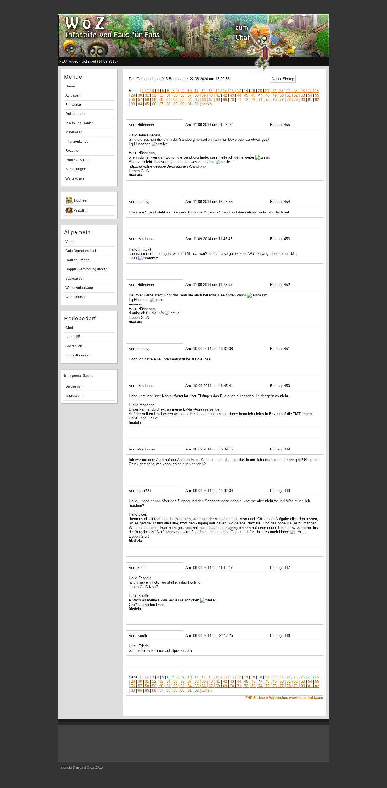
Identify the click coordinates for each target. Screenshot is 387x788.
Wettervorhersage (79, 288)
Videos (70, 242)
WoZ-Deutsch (75, 297)
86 (154, 104)
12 (203, 91)
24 (288, 91)
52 (296, 95)
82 (316, 99)
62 (175, 99)
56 (133, 99)
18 (246, 91)
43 (232, 95)
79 (296, 99)
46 (253, 95)
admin (207, 104)
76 (274, 99)
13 (210, 91)
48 (267, 95)
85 (147, 104)
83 (133, 104)
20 (260, 91)
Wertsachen (74, 178)
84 (140, 104)
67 (211, 99)
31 (147, 95)
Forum (70, 337)
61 (168, 99)
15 (225, 91)
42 (225, 95)
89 (175, 104)
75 (267, 99)
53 (303, 95)
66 (204, 99)
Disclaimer (73, 386)
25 (295, 91)
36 (182, 95)
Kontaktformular (77, 355)
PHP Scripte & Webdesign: (284, 698)
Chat (69, 328)
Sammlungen (75, 169)
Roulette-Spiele (77, 160)
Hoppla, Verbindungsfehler (86, 269)
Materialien (74, 132)
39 (204, 95)
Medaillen (81, 211)
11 (196, 91)
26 (302, 91)
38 (197, 95)
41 (218, 95)
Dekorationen (75, 114)
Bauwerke (73, 105)
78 (289, 99)
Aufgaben (72, 95)
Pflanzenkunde (77, 142)
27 (310, 91)
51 (289, 95)
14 (217, 91)
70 (232, 99)
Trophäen (80, 201)
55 (316, 95)
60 (161, 99)
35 (175, 95)
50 (281, 95)
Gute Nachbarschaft (80, 251)
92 (197, 104)
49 (274, 95)
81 (310, 99)
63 (182, 99)
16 (232, 91)
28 (316, 91)
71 (239, 99)
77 (281, 99)
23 (281, 91)
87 (161, 104)
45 (246, 95)
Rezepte (71, 151)
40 (211, 95)
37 (189, 95)
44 (239, 95)
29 (133, 95)
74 (260, 99)
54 (310, 95)
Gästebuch (73, 346)
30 (140, 95)
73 (253, 99)
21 (267, 91)
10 (189, 91)
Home (70, 86)
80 (303, 99)
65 (197, 99)
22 (274, 91)
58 (147, 99)
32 (154, 95)
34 (168, 95)
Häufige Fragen (77, 260)
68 (218, 99)
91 (189, 104)
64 (189, 99)
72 (246, 99)
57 (140, 99)
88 (168, 104)
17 (239, 91)
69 (225, 99)
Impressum (73, 396)
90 (182, 104)
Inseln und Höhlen (79, 123)
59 (154, 99)
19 (253, 91)
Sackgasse (73, 279)
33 (161, 95)
